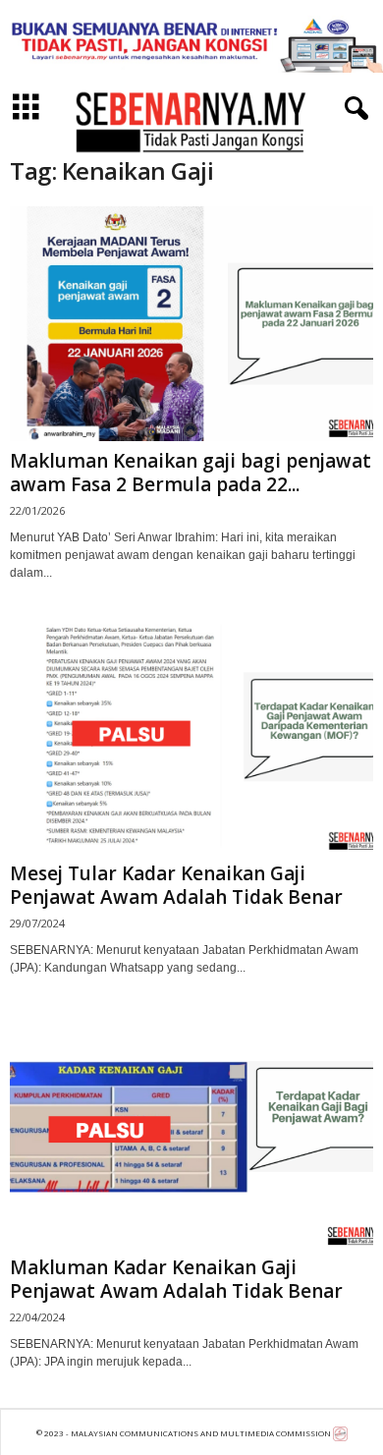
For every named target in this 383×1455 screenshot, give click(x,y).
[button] (352, 109)
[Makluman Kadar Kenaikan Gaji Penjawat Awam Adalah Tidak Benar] (191, 1130)
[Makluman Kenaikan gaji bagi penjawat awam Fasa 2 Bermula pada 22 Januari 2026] (191, 323)
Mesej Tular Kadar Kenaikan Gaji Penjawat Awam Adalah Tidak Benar (176, 885)
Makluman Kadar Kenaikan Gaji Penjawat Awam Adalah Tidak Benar (176, 1279)
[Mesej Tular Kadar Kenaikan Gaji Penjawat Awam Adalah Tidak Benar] (191, 735)
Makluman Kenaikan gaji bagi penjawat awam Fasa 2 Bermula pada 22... (190, 472)
